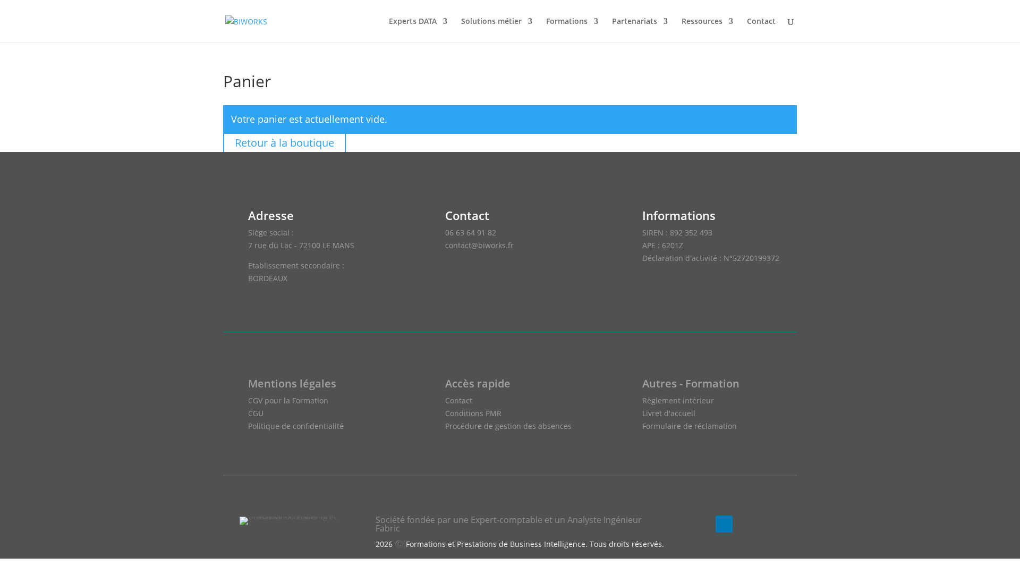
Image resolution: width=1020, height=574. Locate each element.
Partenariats (634, 22)
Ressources (702, 22)
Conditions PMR (473, 413)
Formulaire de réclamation (689, 426)
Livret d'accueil (668, 413)
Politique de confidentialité (296, 426)
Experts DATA (413, 22)
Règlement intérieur (678, 400)
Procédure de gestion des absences (508, 426)
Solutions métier (491, 22)
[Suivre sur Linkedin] (724, 524)
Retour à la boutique (284, 143)
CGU (256, 413)
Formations (567, 22)
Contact (761, 22)
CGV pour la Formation (288, 400)
